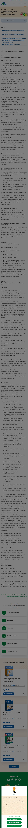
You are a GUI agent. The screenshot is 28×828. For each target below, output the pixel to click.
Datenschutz (11, 816)
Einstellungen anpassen (14, 822)
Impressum (17, 816)
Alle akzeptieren (13, 819)
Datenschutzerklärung (20, 807)
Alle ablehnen (14, 825)
